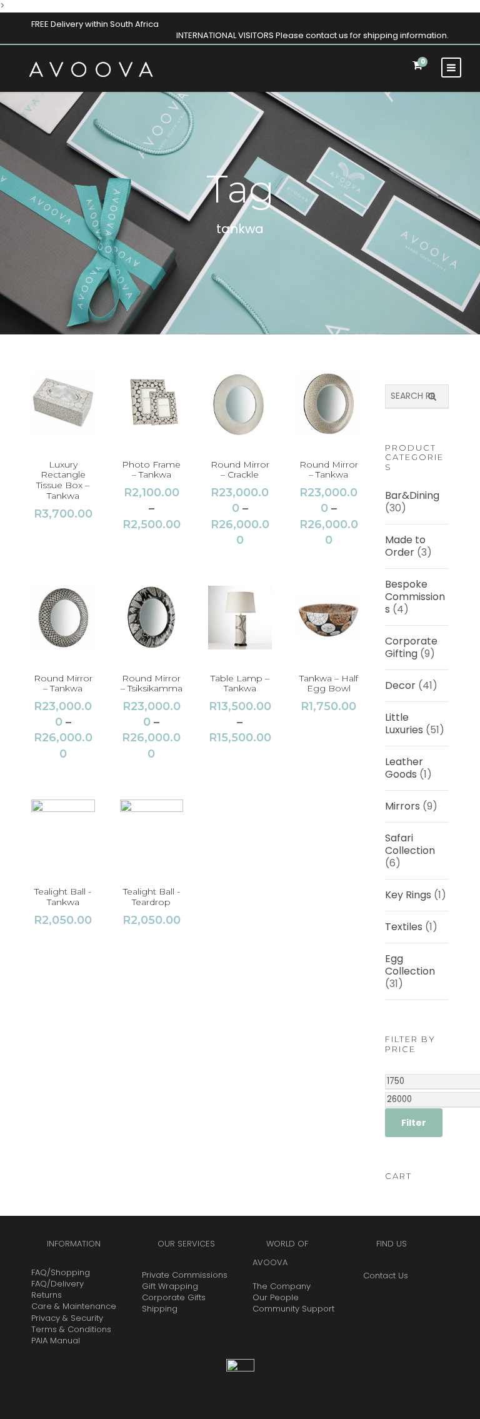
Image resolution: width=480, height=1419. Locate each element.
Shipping (160, 1309)
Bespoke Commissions (415, 596)
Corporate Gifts (174, 1297)
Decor (400, 685)
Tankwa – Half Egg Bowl (328, 683)
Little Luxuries (404, 723)
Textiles (403, 927)
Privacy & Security (67, 1318)
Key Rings (408, 895)
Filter (413, 1122)
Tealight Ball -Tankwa (62, 897)
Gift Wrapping (170, 1286)
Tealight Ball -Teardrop (151, 897)
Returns (46, 1295)
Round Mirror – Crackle (240, 470)
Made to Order (405, 546)
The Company (281, 1286)
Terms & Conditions (71, 1329)
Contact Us (385, 1275)
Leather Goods (404, 768)
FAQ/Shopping (60, 1272)
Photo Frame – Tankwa (151, 470)
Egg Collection (410, 964)
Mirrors (402, 806)
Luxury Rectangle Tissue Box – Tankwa (62, 480)
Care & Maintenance (73, 1306)
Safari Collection (410, 844)
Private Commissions (185, 1275)
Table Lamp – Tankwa (240, 683)
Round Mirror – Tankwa (328, 470)
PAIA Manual (55, 1340)
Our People (275, 1297)
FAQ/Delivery (57, 1284)
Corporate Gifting (411, 647)
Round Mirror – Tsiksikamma (151, 683)
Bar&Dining (412, 495)
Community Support (293, 1309)
